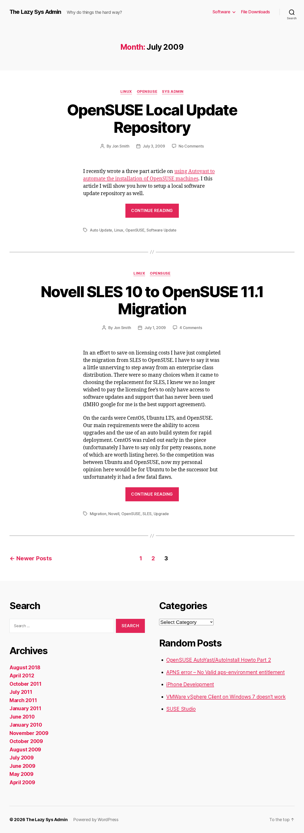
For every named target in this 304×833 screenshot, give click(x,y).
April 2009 (22, 782)
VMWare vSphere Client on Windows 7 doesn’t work (225, 697)
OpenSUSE (147, 91)
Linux (126, 91)
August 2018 (25, 667)
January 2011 (25, 708)
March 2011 (23, 700)
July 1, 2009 (155, 327)
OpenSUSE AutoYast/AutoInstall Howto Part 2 (218, 660)
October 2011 (26, 684)
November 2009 (29, 733)
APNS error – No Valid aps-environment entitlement (225, 672)
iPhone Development (190, 684)
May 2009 (21, 774)
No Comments (191, 146)
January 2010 (26, 725)
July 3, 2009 (154, 146)
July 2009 (22, 758)
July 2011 (21, 692)
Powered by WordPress (96, 819)
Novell (113, 513)
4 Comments (191, 327)
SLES (147, 513)
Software (221, 11)
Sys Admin (173, 91)
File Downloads (255, 11)
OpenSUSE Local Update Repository (152, 118)
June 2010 (22, 717)
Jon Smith (120, 146)
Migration (98, 513)
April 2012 (22, 676)
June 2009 (22, 766)
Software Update (161, 230)
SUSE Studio (181, 709)
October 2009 (26, 741)
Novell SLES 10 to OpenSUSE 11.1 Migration (152, 300)
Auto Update (101, 230)
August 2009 (25, 750)
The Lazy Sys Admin (35, 12)
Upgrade (161, 513)
